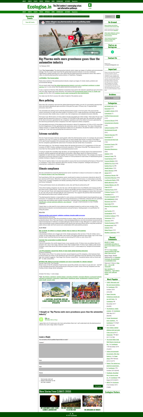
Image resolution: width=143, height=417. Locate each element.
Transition (107, 220)
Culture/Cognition (110, 128)
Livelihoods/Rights (110, 180)
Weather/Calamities (110, 232)
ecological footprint (95, 277)
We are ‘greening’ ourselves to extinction (70, 409)
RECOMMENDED (109, 199)
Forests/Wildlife (109, 161)
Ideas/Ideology (109, 170)
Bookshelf (108, 109)
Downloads (108, 137)
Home (41, 16)
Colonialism (108, 113)
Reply (100, 328)
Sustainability (108, 213)
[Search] (118, 16)
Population (108, 194)
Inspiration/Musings (110, 178)
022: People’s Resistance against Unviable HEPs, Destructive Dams (111, 39)
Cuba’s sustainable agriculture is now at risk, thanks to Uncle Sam (112, 244)
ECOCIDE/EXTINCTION (111, 140)
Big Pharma (46, 277)
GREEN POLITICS (110, 163)
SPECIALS (47, 1)
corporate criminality (72, 277)
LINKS (53, 1)
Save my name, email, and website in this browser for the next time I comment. (48, 380)
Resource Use (109, 201)
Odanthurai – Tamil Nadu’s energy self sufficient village (112, 272)
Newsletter (75, 1)
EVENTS (30, 1)
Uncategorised (109, 225)
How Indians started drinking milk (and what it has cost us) (112, 251)
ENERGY (107, 154)
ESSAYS (35, 1)
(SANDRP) (115, 30)
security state (51, 280)
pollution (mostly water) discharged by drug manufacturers (72, 93)
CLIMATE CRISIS (48, 16)
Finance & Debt (109, 156)
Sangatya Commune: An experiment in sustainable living (112, 259)
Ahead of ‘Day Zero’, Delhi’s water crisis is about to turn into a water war (86, 302)
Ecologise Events (110, 144)
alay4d (106, 242)
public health (42, 280)
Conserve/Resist (110, 120)
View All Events (30, 22)
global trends (64, 278)
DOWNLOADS (60, 1)
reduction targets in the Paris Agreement (53, 174)
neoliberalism (84, 278)
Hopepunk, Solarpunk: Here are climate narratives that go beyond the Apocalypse (56, 301)
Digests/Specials (110, 135)
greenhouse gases (73, 278)
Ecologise (116, 382)
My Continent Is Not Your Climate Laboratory (50, 409)
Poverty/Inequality (110, 197)
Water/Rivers (108, 230)
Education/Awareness (111, 149)
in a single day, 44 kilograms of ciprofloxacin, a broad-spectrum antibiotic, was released (68, 201)
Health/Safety (109, 168)
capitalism (53, 277)
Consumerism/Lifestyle (111, 123)
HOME (89, 8)
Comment (41, 342)
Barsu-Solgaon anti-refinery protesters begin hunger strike (112, 26)
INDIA (106, 173)
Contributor (111, 287)
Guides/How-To (109, 166)
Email (40, 366)
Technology (108, 218)
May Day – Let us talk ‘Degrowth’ (112, 264)
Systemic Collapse (110, 216)
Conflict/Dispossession (112, 116)
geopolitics (56, 278)
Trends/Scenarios (110, 223)
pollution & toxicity (93, 278)
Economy (107, 147)
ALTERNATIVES (109, 106)
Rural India (108, 204)
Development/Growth (111, 130)
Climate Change (61, 277)
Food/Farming (109, 159)
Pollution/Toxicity (110, 192)
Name (40, 360)
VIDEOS (41, 1)
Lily (46, 318)
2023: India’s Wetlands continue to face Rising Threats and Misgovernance (112, 34)
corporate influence (84, 277)
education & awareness (46, 278)
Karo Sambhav (109, 269)
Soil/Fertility (108, 211)
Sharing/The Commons (111, 206)
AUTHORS (67, 1)
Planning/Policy (109, 189)
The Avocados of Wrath (92, 410)
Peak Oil (107, 187)
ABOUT (24, 1)
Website (41, 373)
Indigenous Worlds (110, 175)
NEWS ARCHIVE (109, 182)
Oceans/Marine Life (110, 185)
